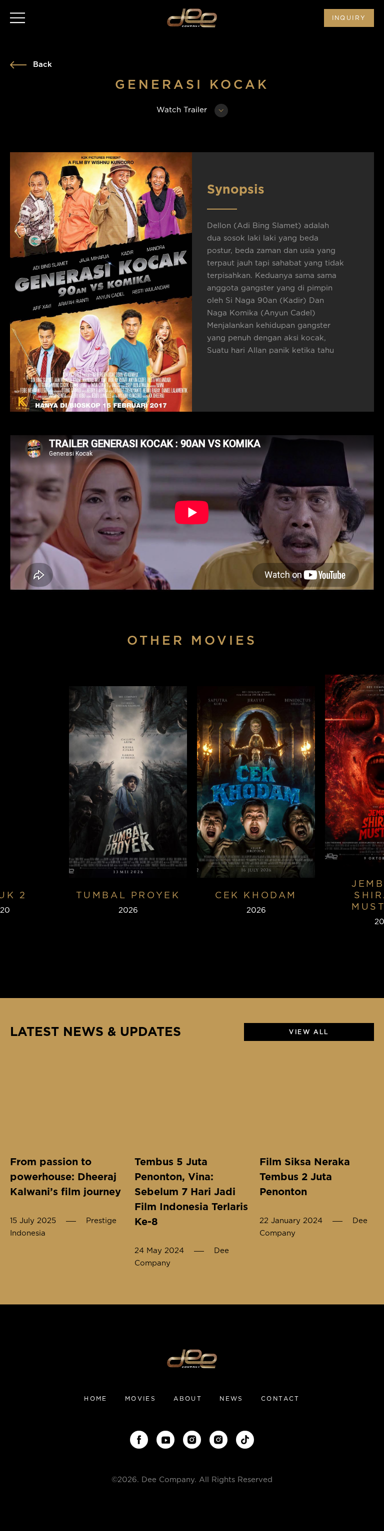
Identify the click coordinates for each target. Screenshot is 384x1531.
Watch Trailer (183, 110)
